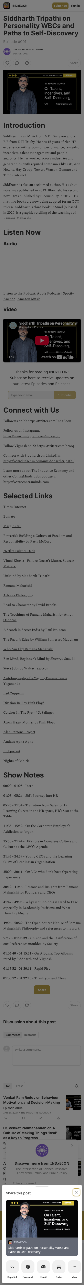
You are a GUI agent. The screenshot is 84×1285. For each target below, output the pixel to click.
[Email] (43, 1266)
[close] (76, 1192)
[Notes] (58, 1266)
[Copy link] (12, 1266)
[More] (74, 1266)
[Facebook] (27, 1266)
